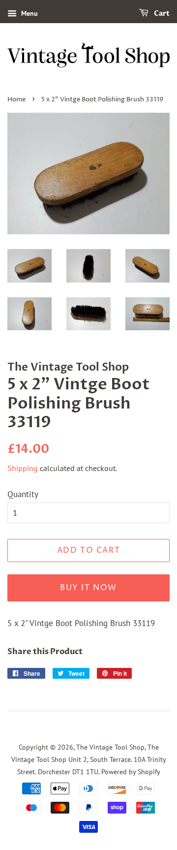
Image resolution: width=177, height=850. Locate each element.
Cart (161, 13)
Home (16, 99)
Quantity (22, 494)
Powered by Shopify (130, 771)
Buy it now (88, 587)
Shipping (22, 468)
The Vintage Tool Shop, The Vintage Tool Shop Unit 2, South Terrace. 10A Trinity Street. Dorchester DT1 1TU (88, 759)
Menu (28, 13)
